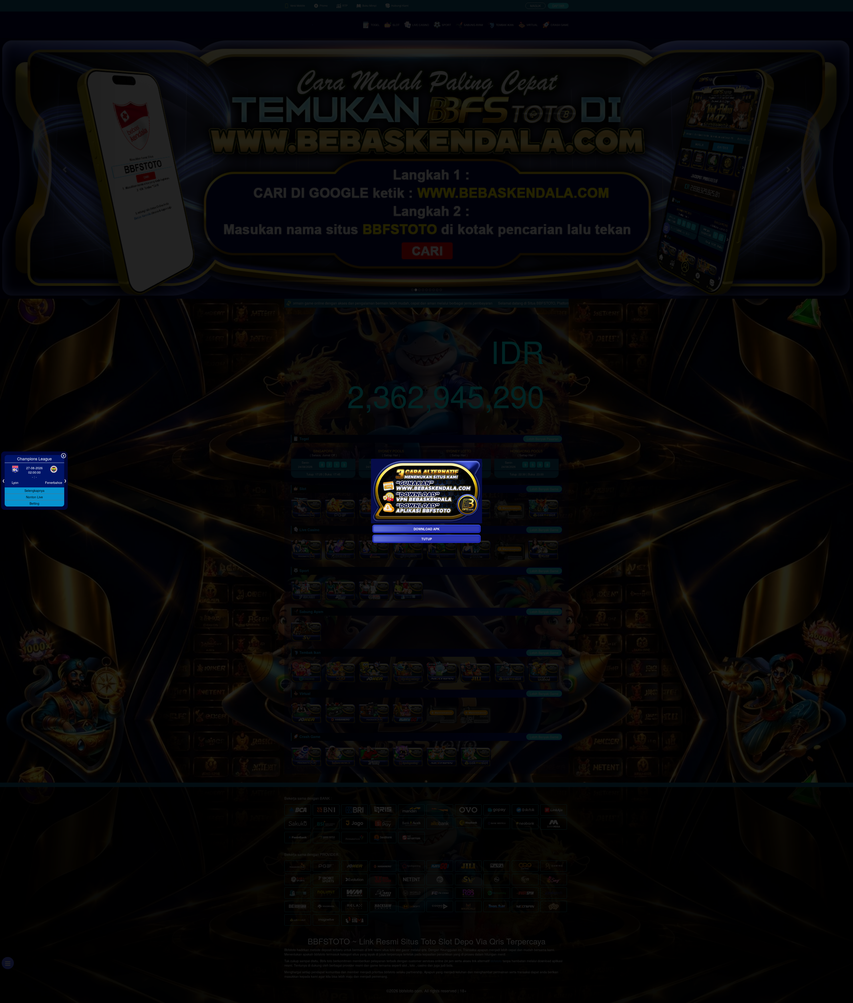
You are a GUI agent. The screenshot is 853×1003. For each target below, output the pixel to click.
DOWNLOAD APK (427, 529)
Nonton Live (34, 497)
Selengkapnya (34, 490)
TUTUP (426, 539)
